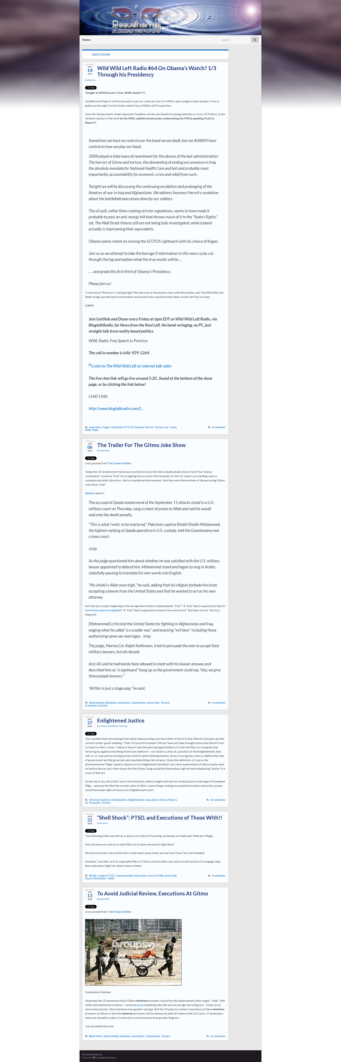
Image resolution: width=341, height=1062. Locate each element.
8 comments (219, 702)
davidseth (104, 450)
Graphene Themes (107, 1057)
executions (95, 427)
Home (86, 39)
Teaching (122, 726)
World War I (100, 878)
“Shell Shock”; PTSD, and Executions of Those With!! (159, 817)
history (163, 799)
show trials (153, 702)
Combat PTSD (106, 875)
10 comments (218, 799)
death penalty (96, 702)
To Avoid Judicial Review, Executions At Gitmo (152, 893)
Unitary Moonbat (108, 726)
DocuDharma (170, 20)
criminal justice (118, 799)
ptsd (167, 875)
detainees (111, 702)
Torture (159, 427)
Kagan (106, 427)
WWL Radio (92, 430)
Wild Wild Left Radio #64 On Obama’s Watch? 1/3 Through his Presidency (156, 71)
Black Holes (95, 1036)
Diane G (91, 80)
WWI (111, 878)
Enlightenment (136, 799)
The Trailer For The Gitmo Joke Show (141, 445)
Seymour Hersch (144, 427)
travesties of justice (96, 705)
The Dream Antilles (119, 463)
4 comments (219, 427)
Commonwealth (124, 875)
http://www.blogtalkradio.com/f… (116, 408)
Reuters (89, 493)
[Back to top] (333, 1054)
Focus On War (156, 875)
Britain (93, 875)
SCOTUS (128, 427)
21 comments (218, 1036)
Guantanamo (138, 702)
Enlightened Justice (120, 720)
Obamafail (116, 427)
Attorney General (99, 799)
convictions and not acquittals (103, 610)
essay (140, 1004)
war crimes (171, 427)
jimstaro (104, 823)
